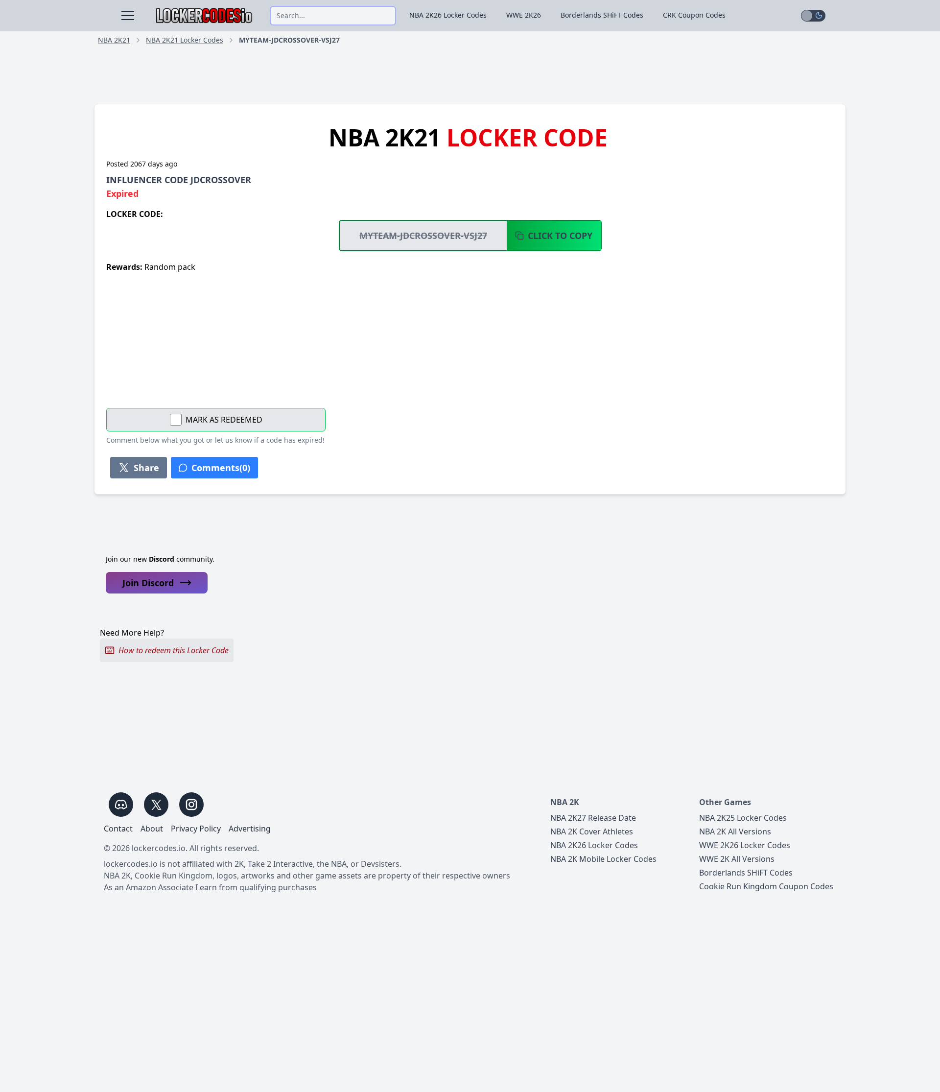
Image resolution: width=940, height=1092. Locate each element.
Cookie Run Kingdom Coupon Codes (766, 886)
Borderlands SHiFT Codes (602, 15)
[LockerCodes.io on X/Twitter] (156, 804)
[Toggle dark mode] (813, 15)
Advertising (250, 828)
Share (146, 468)
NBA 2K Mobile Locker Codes (603, 859)
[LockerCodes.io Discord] (121, 804)
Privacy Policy (196, 828)
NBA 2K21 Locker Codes (184, 40)
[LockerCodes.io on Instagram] (191, 804)
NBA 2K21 (114, 40)
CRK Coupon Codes (694, 15)
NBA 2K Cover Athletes (591, 831)
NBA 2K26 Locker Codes (448, 15)
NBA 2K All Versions (735, 831)
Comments (220, 468)
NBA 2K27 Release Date (593, 817)
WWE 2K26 (523, 15)
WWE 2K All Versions (737, 859)
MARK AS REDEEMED (224, 419)
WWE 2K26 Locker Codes (744, 845)
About (152, 828)
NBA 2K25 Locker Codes (743, 817)
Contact (118, 828)
